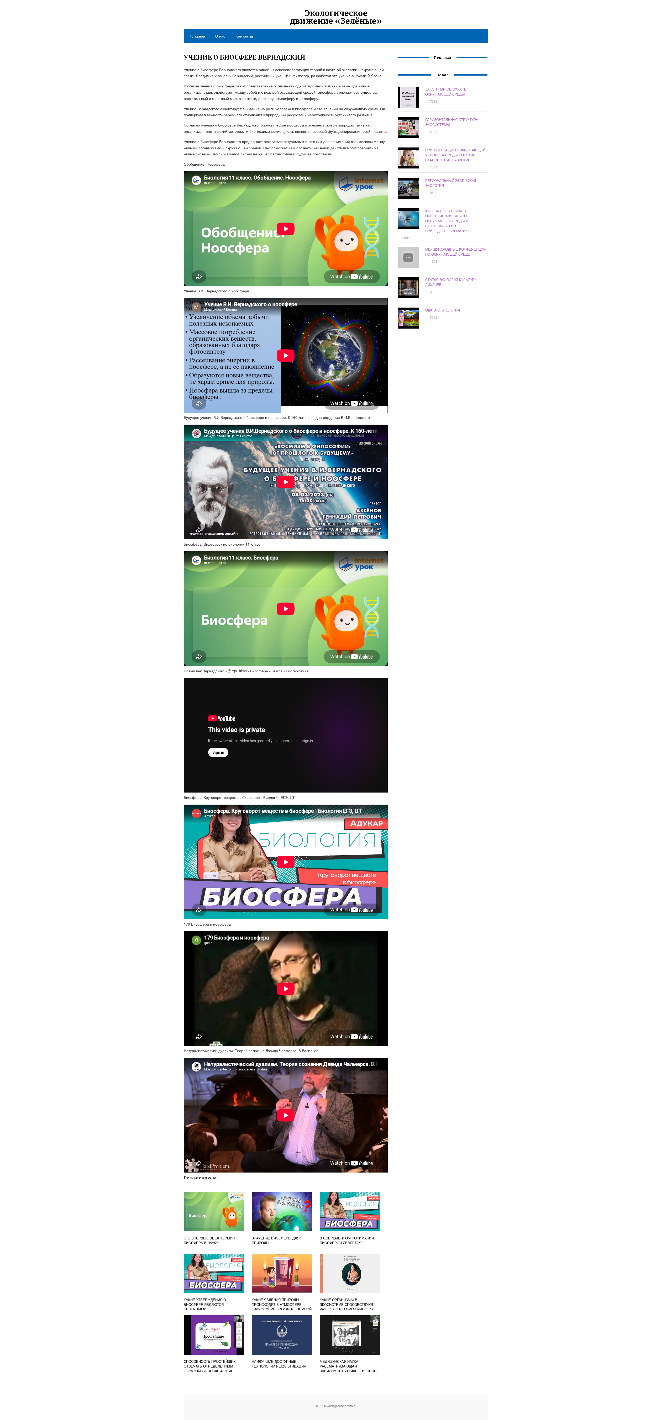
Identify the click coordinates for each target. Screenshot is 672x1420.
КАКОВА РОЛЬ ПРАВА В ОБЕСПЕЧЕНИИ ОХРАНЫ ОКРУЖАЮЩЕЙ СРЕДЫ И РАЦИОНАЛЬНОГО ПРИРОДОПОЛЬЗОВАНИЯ (447, 220)
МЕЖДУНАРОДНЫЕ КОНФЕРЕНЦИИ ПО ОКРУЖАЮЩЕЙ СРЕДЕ (455, 252)
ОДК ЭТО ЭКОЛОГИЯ (442, 310)
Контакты (244, 36)
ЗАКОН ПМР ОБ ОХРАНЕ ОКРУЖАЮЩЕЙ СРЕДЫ (445, 92)
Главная (197, 36)
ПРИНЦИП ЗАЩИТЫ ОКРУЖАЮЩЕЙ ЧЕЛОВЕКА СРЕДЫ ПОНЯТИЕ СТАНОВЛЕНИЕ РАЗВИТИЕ (455, 154)
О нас (220, 36)
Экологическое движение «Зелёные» (336, 17)
